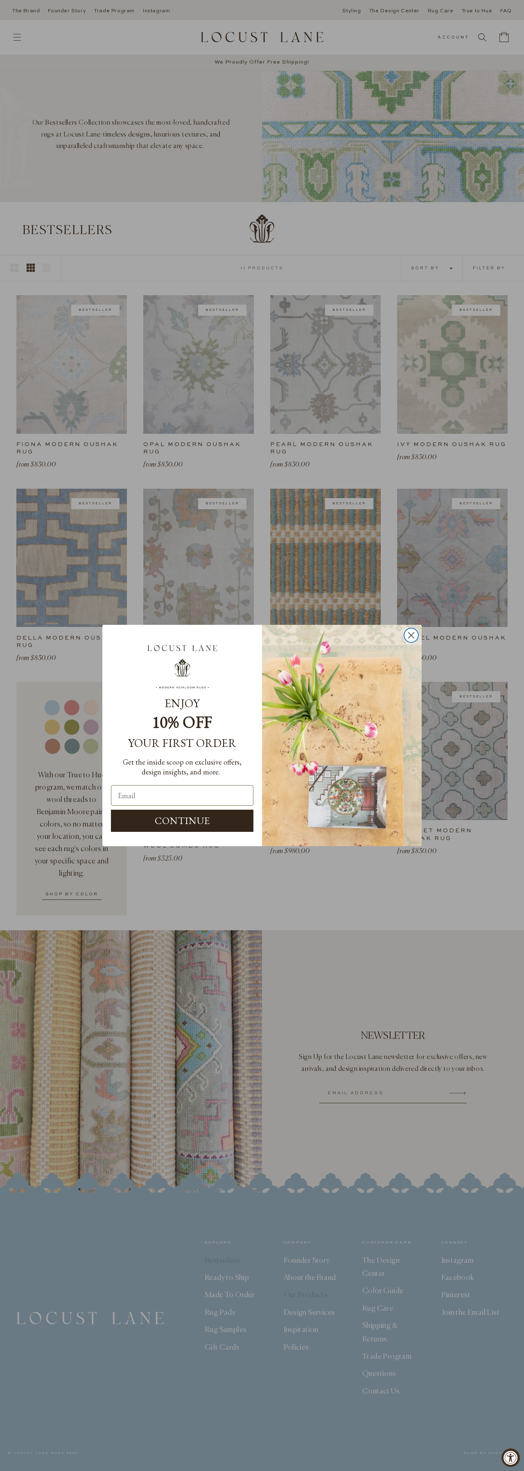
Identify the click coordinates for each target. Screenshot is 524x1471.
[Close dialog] (411, 635)
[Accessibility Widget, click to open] (510, 1457)
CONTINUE (182, 820)
